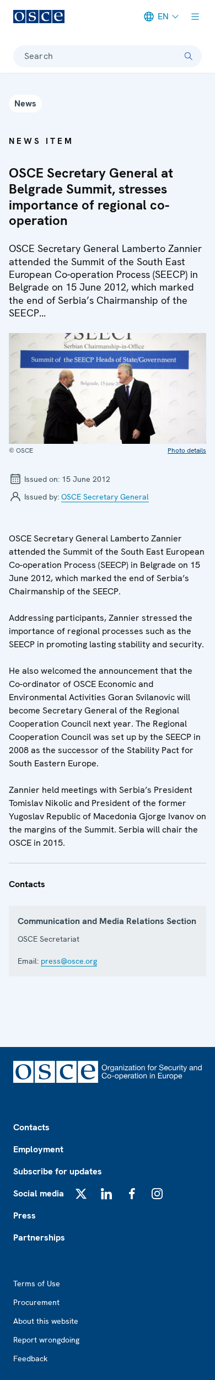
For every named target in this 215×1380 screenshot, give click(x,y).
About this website (45, 1321)
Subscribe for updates (57, 1171)
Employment (38, 1149)
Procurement (36, 1302)
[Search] (189, 56)
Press (24, 1215)
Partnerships (39, 1237)
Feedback (30, 1358)
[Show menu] (195, 17)
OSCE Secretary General (105, 497)
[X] (81, 1193)
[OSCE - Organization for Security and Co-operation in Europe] (38, 16)
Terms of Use (36, 1283)
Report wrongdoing (46, 1340)
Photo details (187, 450)
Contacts (31, 1127)
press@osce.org (69, 961)
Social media (38, 1193)
